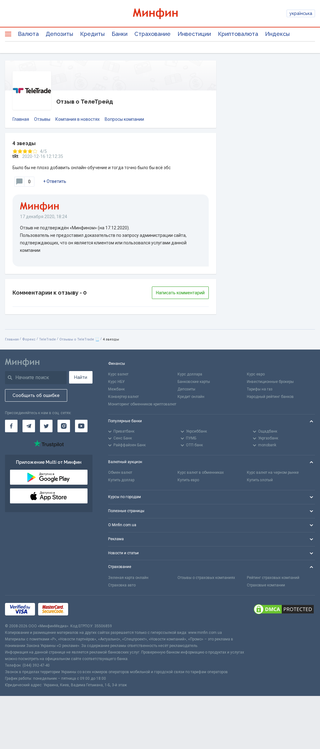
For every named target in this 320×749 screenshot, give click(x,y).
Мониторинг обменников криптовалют (142, 404)
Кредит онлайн (191, 396)
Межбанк (116, 389)
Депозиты (59, 34)
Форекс (29, 339)
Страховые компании (266, 585)
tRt (15, 156)
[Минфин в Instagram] (64, 426)
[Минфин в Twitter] (46, 426)
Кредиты (92, 34)
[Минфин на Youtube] (81, 426)
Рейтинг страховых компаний (273, 577)
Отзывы (42, 119)
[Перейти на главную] (160, 13)
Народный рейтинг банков (270, 396)
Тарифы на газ (259, 389)
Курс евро (256, 374)
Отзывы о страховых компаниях (206, 577)
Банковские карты (194, 381)
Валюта (28, 34)
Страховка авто (122, 585)
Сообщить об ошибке (36, 395)
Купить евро (188, 480)
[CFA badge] (85, 609)
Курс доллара (190, 374)
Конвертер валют (123, 396)
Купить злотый (260, 480)
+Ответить (54, 181)
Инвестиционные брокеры (270, 381)
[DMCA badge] (283, 609)
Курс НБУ (116, 381)
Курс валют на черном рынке (273, 472)
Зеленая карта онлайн (128, 577)
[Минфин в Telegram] (28, 426)
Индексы (277, 34)
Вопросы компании (124, 119)
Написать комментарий (180, 292)
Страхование (152, 34)
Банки (120, 34)
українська (300, 13)
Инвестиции (194, 34)
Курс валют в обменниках (201, 472)
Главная (20, 119)
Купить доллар (121, 480)
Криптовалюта (238, 34)
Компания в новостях (77, 119)
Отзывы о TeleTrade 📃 (79, 339)
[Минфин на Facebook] (11, 426)
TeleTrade (47, 339)
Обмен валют (120, 472)
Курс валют (118, 374)
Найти (80, 377)
